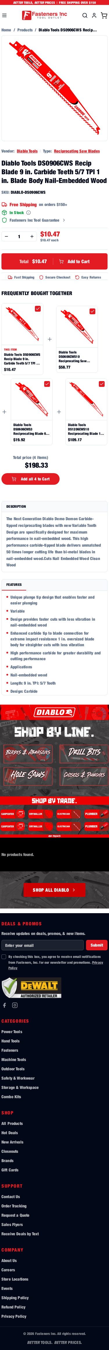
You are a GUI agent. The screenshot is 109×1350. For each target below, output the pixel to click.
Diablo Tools (27, 150)
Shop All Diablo (51, 890)
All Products (12, 1123)
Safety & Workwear (18, 1078)
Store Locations (14, 1279)
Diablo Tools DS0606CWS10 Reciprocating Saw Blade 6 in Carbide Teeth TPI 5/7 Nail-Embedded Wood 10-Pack (76, 356)
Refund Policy (13, 1306)
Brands (7, 1160)
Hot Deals (9, 1132)
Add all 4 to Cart (35, 478)
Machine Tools (13, 1059)
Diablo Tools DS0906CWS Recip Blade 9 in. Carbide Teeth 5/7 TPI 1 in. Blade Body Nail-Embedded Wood (22, 358)
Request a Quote (15, 1215)
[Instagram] (15, 1005)
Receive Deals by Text (20, 1233)
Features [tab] (14, 584)
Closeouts (9, 1151)
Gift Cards (10, 1169)
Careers (8, 1269)
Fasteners (9, 1050)
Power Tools (11, 1031)
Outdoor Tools (12, 1068)
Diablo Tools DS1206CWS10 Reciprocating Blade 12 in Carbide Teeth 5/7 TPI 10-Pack (85, 429)
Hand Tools (10, 1040)
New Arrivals (12, 1141)
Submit (97, 945)
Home (6, 29)
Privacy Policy (13, 1316)
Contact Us (10, 1196)
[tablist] (54, 585)
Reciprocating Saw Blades (77, 150)
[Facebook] (4, 1005)
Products (25, 29)
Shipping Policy (14, 1297)
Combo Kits (11, 1096)
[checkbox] (38, 309)
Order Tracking (13, 1205)
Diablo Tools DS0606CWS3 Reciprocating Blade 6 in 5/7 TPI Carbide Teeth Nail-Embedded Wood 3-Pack (31, 429)
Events (6, 1288)
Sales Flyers (12, 1224)
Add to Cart (54, 261)
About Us (9, 1260)
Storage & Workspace (20, 1087)
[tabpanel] (54, 643)
